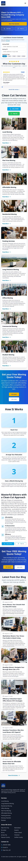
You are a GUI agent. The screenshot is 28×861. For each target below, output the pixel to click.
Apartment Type (6, 54)
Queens (16, 827)
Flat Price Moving (6, 808)
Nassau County (5, 834)
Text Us (22, 28)
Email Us (5, 844)
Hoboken (17, 832)
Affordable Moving (6, 810)
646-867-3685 (6, 842)
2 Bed (14, 56)
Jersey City (4, 832)
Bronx (3, 829)
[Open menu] (25, 3)
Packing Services (6, 812)
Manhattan (17, 825)
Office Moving (5, 805)
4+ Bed (23, 56)
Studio (4, 56)
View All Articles (13, 772)
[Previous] (1, 76)
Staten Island (18, 829)
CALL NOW (15, 106)
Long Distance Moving (7, 800)
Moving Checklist (6, 815)
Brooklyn (3, 827)
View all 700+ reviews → (14, 86)
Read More (5, 140)
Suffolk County (18, 834)
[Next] (26, 76)
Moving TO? (5, 49)
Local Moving (5, 798)
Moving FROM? (5, 44)
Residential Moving (6, 803)
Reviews (3, 817)
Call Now (8, 28)
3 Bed (19, 56)
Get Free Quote (14, 24)
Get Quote (14, 391)
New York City (5, 825)
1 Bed (9, 56)
